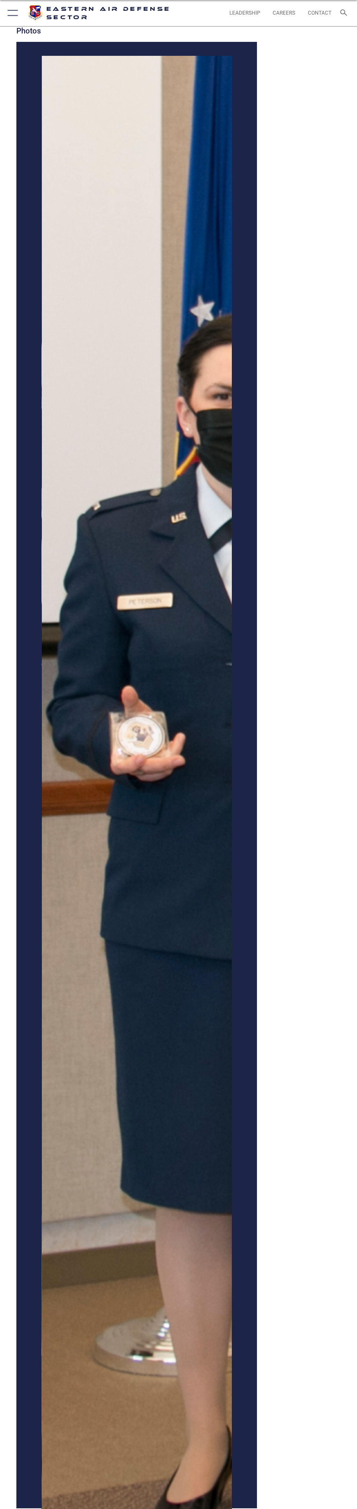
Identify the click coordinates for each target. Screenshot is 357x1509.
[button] (11, 13)
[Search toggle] (345, 13)
